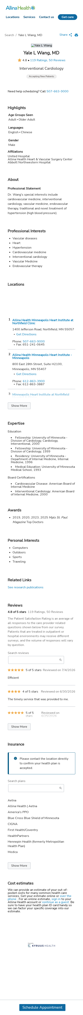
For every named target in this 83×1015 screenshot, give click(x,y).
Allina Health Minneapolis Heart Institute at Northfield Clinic (42, 322)
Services (29, 17)
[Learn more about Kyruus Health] (41, 945)
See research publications (25, 587)
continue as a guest (55, 902)
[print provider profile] (76, 35)
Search (9, 35)
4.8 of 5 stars (17, 611)
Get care (68, 17)
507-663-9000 (58, 91)
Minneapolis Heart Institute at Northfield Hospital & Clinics (40, 396)
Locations (12, 17)
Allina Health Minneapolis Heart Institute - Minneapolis (42, 356)
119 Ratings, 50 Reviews (47, 60)
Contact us (46, 17)
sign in (56, 899)
